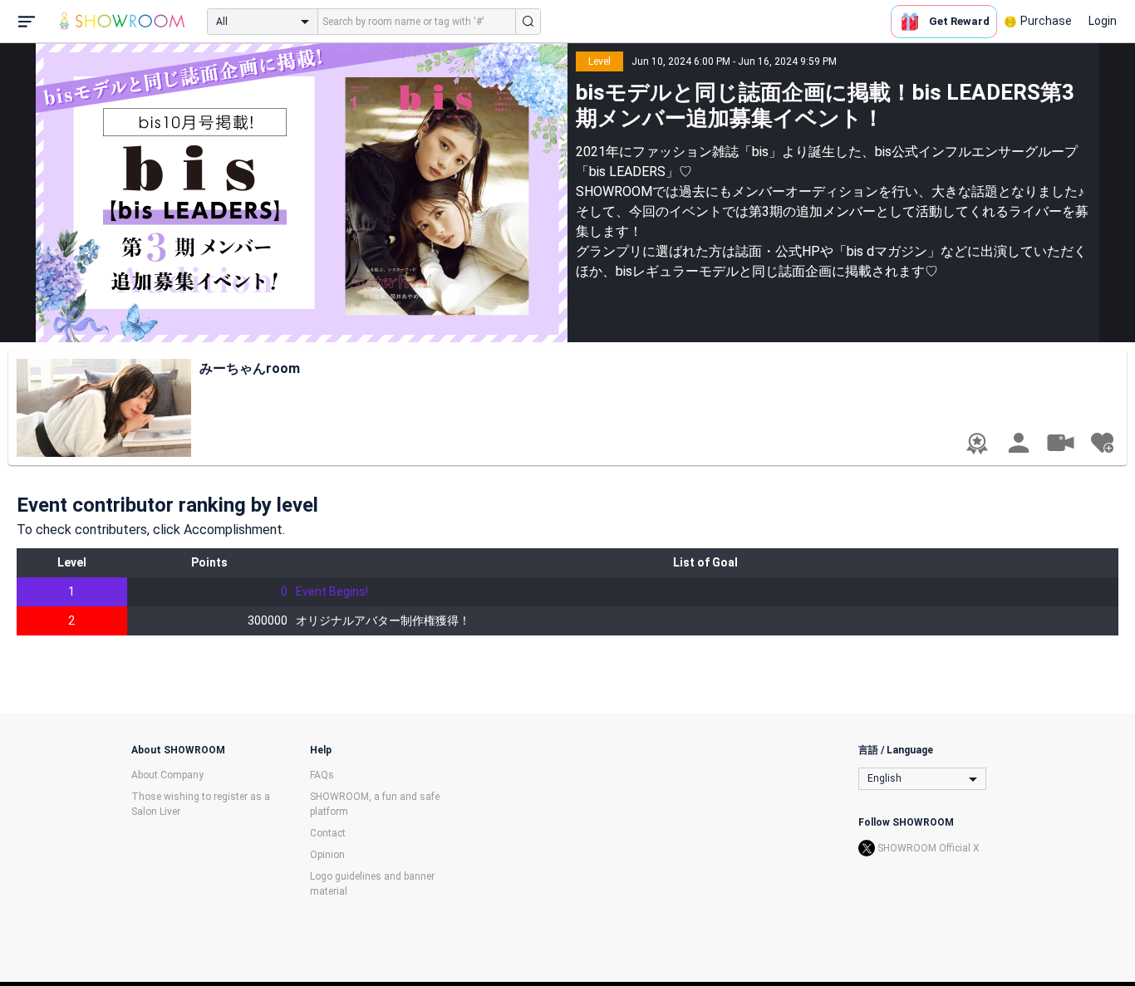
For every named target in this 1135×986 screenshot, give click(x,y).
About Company (167, 775)
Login (1102, 20)
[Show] (1060, 442)
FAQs (322, 775)
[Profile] (1018, 442)
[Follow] (1102, 442)
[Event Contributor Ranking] (977, 443)
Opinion (327, 855)
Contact (328, 833)
